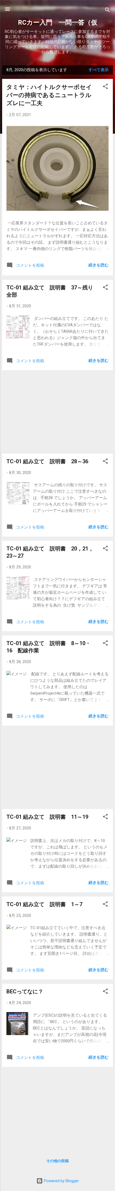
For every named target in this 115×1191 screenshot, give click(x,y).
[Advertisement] (57, 411)
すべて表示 (99, 69)
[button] (105, 87)
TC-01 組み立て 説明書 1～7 (44, 904)
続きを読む (99, 265)
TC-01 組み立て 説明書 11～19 (47, 817)
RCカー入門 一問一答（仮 (57, 22)
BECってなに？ (24, 991)
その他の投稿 (57, 1161)
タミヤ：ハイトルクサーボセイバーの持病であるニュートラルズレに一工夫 (49, 95)
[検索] (107, 11)
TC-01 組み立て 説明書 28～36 (47, 461)
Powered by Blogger (61, 1180)
